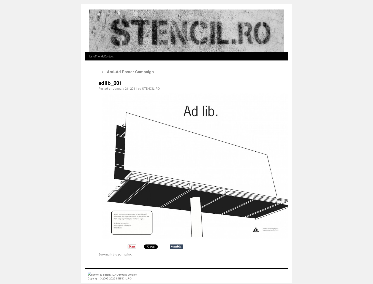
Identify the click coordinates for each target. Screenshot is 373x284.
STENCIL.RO (151, 88)
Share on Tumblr (176, 246)
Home (91, 56)
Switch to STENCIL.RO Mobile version (114, 274)
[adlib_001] (191, 166)
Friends (99, 56)
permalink (124, 254)
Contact (109, 56)
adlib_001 (110, 82)
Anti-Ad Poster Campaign (128, 71)
